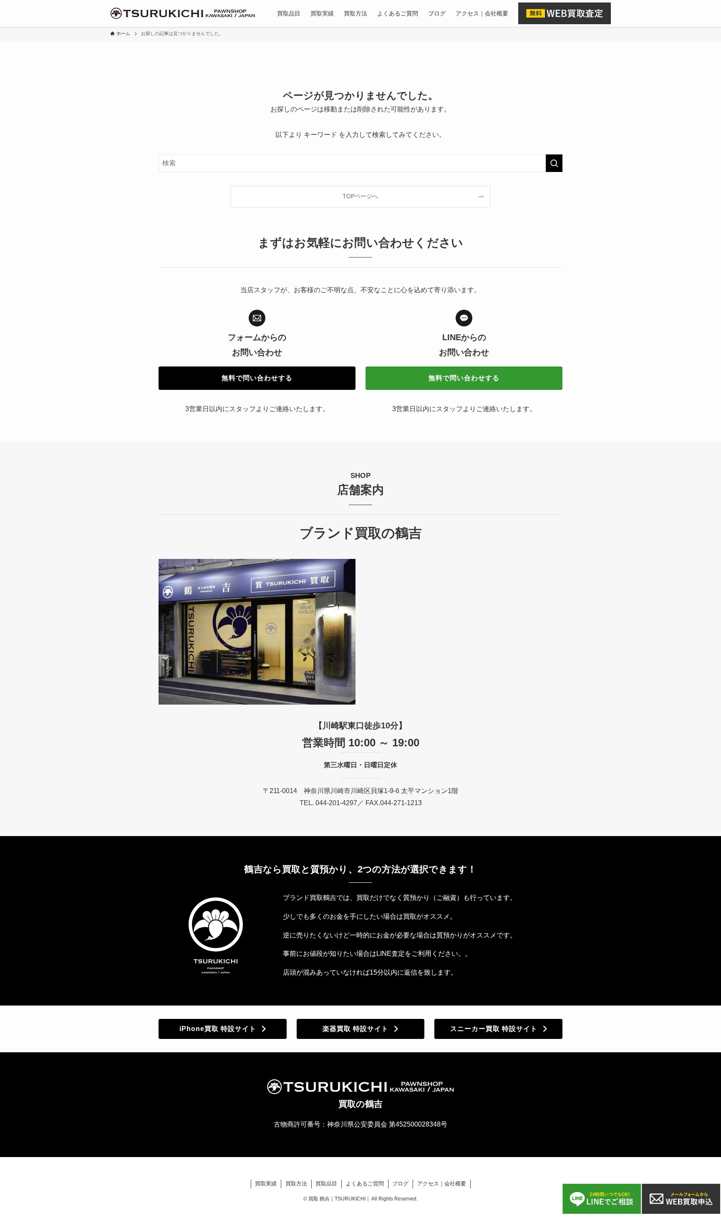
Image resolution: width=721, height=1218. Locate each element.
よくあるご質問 (365, 1183)
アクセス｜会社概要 (441, 1183)
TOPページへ (360, 196)
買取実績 (266, 1183)
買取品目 (326, 1183)
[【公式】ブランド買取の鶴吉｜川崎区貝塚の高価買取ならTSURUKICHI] (182, 13)
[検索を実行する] (554, 163)
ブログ (400, 1183)
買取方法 (296, 1183)
